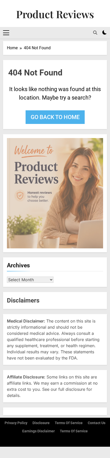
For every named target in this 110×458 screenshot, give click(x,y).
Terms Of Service (74, 431)
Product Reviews (55, 14)
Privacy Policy (16, 423)
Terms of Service (69, 423)
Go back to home (55, 117)
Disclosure (41, 423)
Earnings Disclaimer (38, 431)
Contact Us (96, 423)
